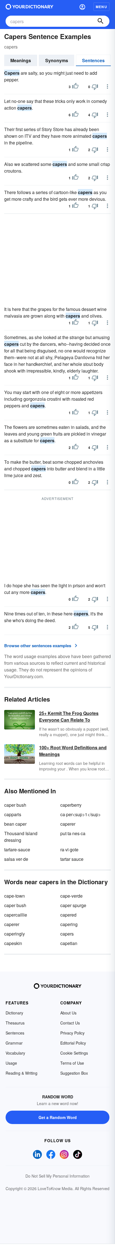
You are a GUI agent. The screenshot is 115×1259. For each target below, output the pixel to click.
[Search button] (100, 21)
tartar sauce (71, 859)
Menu (101, 6)
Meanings (20, 60)
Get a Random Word (58, 1117)
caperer (67, 824)
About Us (68, 1013)
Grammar (14, 1043)
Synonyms (56, 60)
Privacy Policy (72, 1033)
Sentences (93, 60)
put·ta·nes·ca (72, 833)
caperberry (71, 805)
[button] (82, 7)
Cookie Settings (74, 1053)
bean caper (15, 824)
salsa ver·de (16, 859)
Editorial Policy (73, 1043)
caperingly (14, 934)
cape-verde (71, 896)
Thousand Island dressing (20, 836)
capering (69, 924)
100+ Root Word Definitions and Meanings (73, 750)
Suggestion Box (74, 1073)
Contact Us (70, 1023)
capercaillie (15, 915)
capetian (68, 943)
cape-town (14, 896)
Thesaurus (15, 1023)
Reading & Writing (21, 1073)
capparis (12, 814)
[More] (107, 86)
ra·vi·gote (69, 849)
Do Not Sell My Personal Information (57, 1176)
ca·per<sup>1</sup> (80, 814)
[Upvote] (75, 86)
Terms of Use (72, 1063)
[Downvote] (95, 86)
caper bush (15, 805)
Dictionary (14, 1013)
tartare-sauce (17, 849)
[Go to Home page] (29, 6)
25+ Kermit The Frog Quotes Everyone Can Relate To (69, 716)
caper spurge (73, 905)
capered (68, 915)
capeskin (13, 943)
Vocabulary (15, 1053)
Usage (11, 1063)
